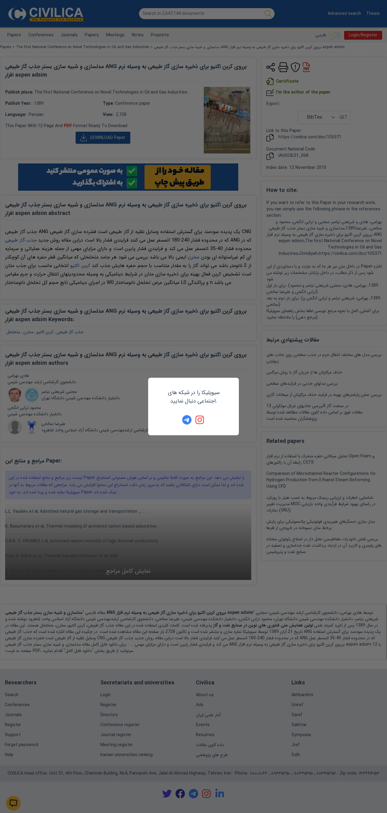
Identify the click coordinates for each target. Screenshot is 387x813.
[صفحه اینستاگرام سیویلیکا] (200, 420)
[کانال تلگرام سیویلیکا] (187, 420)
